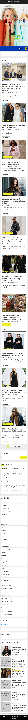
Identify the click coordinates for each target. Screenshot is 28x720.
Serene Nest (4, 624)
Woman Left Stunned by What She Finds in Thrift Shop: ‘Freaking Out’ (13, 279)
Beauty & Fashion (6, 585)
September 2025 (5, 521)
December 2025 (5, 511)
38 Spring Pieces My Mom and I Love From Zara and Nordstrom (18, 673)
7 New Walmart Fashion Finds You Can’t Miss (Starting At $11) (14, 391)
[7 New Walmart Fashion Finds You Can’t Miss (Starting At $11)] (14, 377)
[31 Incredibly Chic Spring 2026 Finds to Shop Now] (14, 112)
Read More (5, 100)
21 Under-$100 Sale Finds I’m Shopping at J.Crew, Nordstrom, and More (14, 201)
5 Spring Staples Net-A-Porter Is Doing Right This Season (19, 650)
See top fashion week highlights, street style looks (19, 695)
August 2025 (4, 524)
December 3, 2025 (12, 321)
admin (4, 92)
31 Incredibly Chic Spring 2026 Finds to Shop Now (13, 126)
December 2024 (5, 549)
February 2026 (5, 505)
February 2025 (5, 543)
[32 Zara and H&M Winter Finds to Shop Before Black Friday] (14, 340)
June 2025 (4, 530)
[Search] (23, 48)
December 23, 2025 (12, 244)
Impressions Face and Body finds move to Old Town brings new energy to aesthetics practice (13, 87)
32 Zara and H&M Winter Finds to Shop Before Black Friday (13, 354)
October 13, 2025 (12, 433)
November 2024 (5, 552)
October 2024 (5, 555)
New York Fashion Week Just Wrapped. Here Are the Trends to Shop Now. (19, 685)
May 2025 (4, 533)
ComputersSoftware (6, 588)
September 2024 (5, 559)
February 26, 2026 (17, 689)
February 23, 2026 (12, 92)
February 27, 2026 (17, 677)
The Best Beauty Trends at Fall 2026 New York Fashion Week (19, 707)
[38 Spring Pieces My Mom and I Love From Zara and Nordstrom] (6, 673)
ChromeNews (20, 716)
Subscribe (26, 48)
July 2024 (3, 565)
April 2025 (4, 537)
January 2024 (5, 574)
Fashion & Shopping (8, 120)
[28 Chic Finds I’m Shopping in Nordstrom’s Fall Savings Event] (14, 416)
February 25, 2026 (17, 699)
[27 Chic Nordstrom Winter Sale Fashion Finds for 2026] (14, 149)
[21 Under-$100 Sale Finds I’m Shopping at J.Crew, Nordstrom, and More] (14, 186)
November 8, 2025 (12, 394)
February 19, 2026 (12, 166)
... (6, 325)
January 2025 (5, 546)
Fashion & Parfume (6, 598)
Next (19, 446)
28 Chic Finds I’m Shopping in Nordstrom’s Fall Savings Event (14, 430)
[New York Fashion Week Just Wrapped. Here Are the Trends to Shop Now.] (6, 684)
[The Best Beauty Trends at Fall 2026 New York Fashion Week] (6, 707)
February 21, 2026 (12, 129)
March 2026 (4, 502)
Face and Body (7, 79)
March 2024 (4, 571)
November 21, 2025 (12, 357)
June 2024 (4, 568)
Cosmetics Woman (6, 592)
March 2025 (4, 540)
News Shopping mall (7, 611)
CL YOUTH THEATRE (14, 37)
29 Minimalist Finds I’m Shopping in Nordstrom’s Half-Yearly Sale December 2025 (13, 240)
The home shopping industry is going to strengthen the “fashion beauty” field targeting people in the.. (12, 475)
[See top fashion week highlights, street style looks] (6, 696)
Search (5, 453)
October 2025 (5, 518)
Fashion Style (5, 605)
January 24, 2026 (12, 205)
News (3, 608)
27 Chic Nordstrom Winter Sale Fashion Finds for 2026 (13, 163)
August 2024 (4, 562)
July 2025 (3, 527)
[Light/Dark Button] (20, 48)
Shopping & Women (8, 271)
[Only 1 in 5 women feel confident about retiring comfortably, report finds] (14, 303)
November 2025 (5, 514)
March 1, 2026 (16, 654)
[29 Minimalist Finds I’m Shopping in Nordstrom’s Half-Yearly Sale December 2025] (14, 225)
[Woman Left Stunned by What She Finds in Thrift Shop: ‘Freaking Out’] (14, 264)
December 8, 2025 (12, 282)
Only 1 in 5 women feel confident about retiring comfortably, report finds (11, 318)
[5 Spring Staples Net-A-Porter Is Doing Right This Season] (6, 651)
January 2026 (5, 508)
